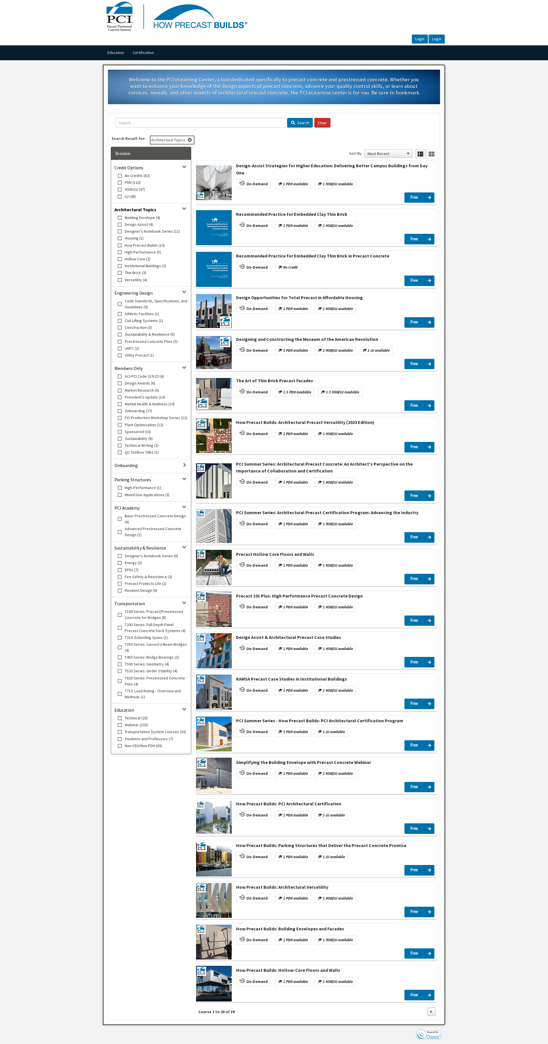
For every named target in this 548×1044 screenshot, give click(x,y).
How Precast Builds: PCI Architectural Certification (288, 803)
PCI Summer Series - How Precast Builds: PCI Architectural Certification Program (319, 720)
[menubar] (130, 52)
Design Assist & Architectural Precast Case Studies (288, 637)
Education (115, 52)
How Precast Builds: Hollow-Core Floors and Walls (288, 970)
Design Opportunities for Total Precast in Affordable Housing (299, 297)
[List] (420, 153)
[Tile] (431, 153)
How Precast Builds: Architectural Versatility (282, 887)
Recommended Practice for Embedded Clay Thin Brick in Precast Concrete (312, 256)
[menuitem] (115, 52)
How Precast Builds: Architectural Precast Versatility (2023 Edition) (305, 422)
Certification (143, 52)
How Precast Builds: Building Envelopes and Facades (290, 929)
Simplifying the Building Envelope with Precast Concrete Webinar (303, 762)
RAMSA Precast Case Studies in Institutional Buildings (291, 679)
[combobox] (386, 153)
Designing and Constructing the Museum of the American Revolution (307, 339)
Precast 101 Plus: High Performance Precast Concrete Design (299, 596)
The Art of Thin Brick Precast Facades (274, 380)
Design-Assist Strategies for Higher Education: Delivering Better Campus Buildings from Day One (332, 169)
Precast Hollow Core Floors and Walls (275, 554)
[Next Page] (431, 1011)
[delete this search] (190, 139)
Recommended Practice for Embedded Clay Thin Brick (291, 214)
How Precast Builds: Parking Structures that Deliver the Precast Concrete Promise (321, 845)
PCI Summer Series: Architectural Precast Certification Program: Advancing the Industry (327, 512)
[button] (408, 153)
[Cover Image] (214, 182)
